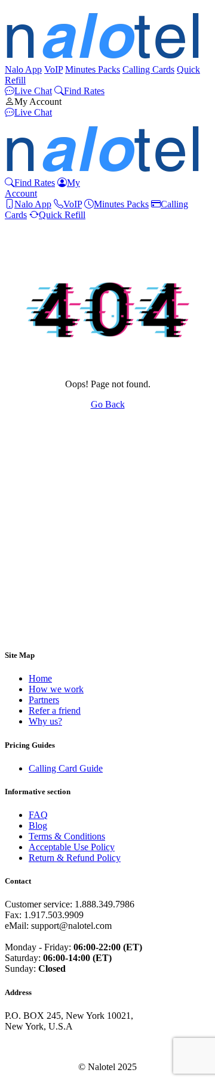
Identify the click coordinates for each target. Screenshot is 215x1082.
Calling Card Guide (66, 768)
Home (40, 678)
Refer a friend (55, 710)
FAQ (38, 815)
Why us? (45, 721)
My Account (38, 102)
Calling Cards (148, 69)
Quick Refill (62, 215)
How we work (56, 689)
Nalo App (23, 69)
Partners (44, 700)
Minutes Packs (92, 69)
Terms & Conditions (67, 836)
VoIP (53, 69)
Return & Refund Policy (75, 858)
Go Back (108, 404)
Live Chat (33, 91)
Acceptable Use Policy (72, 847)
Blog (38, 825)
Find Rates (84, 91)
